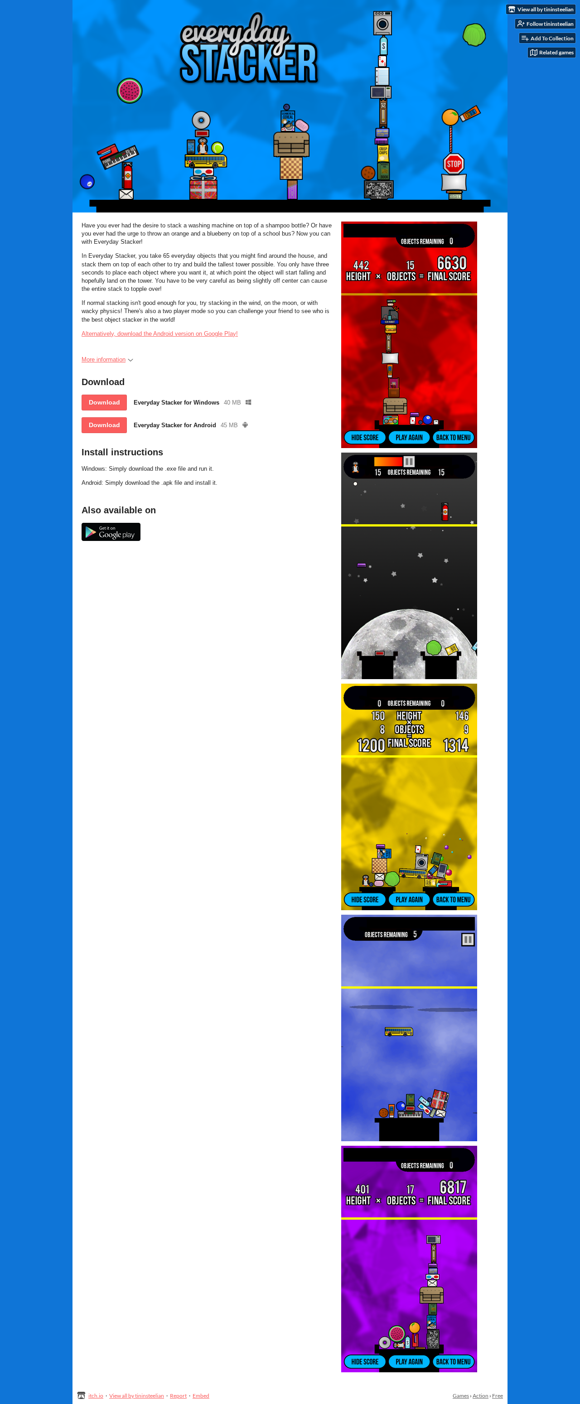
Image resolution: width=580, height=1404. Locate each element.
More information (104, 359)
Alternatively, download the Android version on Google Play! (160, 333)
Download (104, 402)
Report (178, 1395)
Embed (201, 1395)
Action (480, 1395)
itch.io (95, 1395)
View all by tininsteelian (136, 1395)
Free (497, 1395)
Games (461, 1395)
